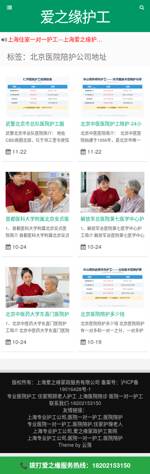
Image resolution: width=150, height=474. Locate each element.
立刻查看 (57, 151)
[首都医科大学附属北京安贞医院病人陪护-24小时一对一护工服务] (37, 191)
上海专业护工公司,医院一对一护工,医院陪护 (75, 416)
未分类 (94, 272)
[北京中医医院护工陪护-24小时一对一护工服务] (112, 96)
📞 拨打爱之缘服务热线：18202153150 (75, 465)
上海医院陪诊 (18, 85)
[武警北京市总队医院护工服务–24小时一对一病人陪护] (37, 96)
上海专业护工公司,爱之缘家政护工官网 (75, 430)
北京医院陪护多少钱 (103, 313)
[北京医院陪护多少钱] (112, 286)
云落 (87, 444)
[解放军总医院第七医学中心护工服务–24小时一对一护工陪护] (112, 191)
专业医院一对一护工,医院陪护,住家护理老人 (75, 423)
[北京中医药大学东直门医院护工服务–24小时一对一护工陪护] (37, 286)
